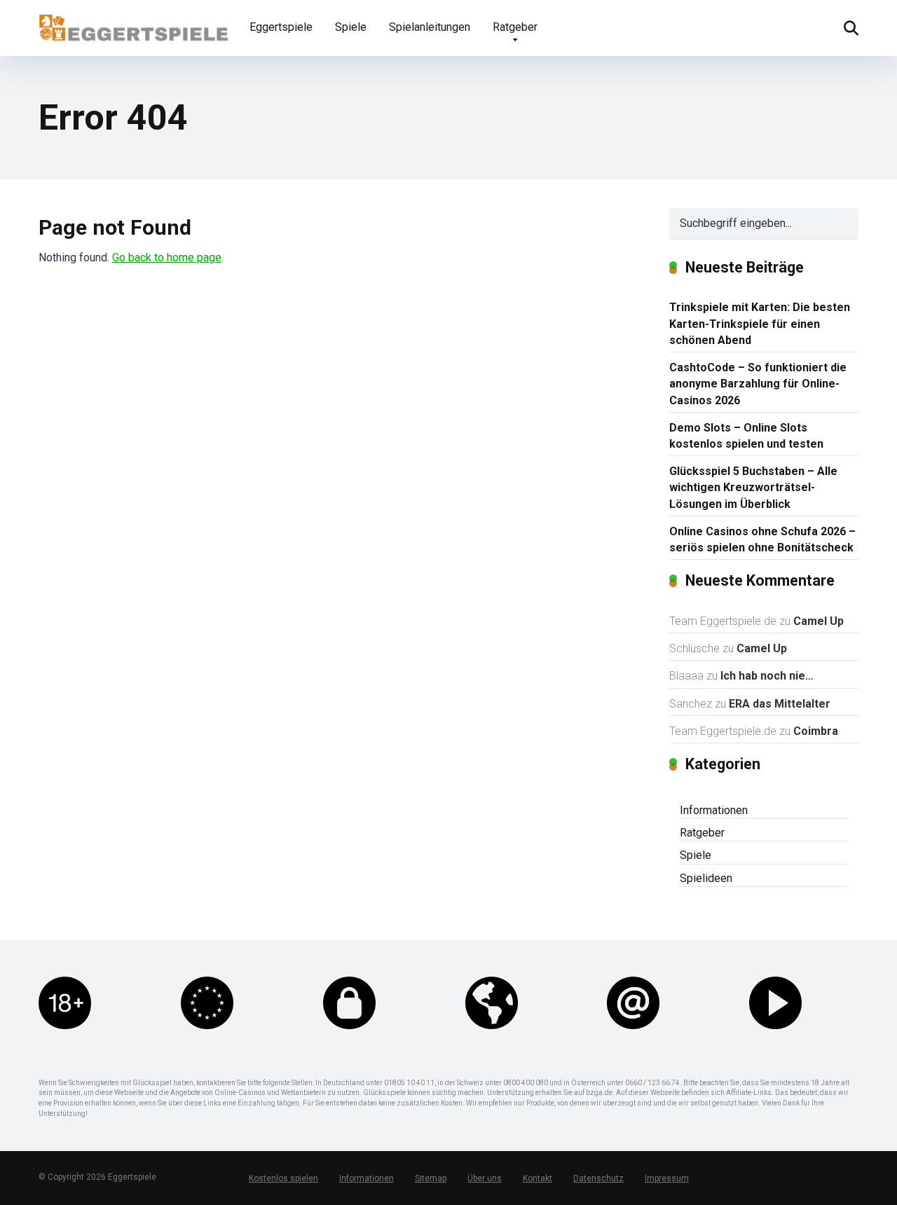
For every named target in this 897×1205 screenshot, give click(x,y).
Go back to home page (166, 257)
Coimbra (815, 731)
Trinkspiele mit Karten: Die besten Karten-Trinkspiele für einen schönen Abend (759, 323)
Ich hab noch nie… (767, 675)
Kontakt (537, 1178)
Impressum (667, 1178)
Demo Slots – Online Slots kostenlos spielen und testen (746, 435)
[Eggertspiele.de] (133, 22)
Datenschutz (598, 1178)
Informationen (714, 810)
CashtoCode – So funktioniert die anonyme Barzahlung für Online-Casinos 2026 (758, 383)
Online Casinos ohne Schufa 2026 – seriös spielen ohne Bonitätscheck (762, 539)
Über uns (484, 1178)
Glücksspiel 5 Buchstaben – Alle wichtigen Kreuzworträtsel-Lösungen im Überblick (753, 487)
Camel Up (818, 621)
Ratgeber (515, 27)
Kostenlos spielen (283, 1178)
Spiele (351, 27)
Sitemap (430, 1178)
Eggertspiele (281, 27)
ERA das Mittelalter (779, 703)
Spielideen (706, 878)
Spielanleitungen (429, 27)
